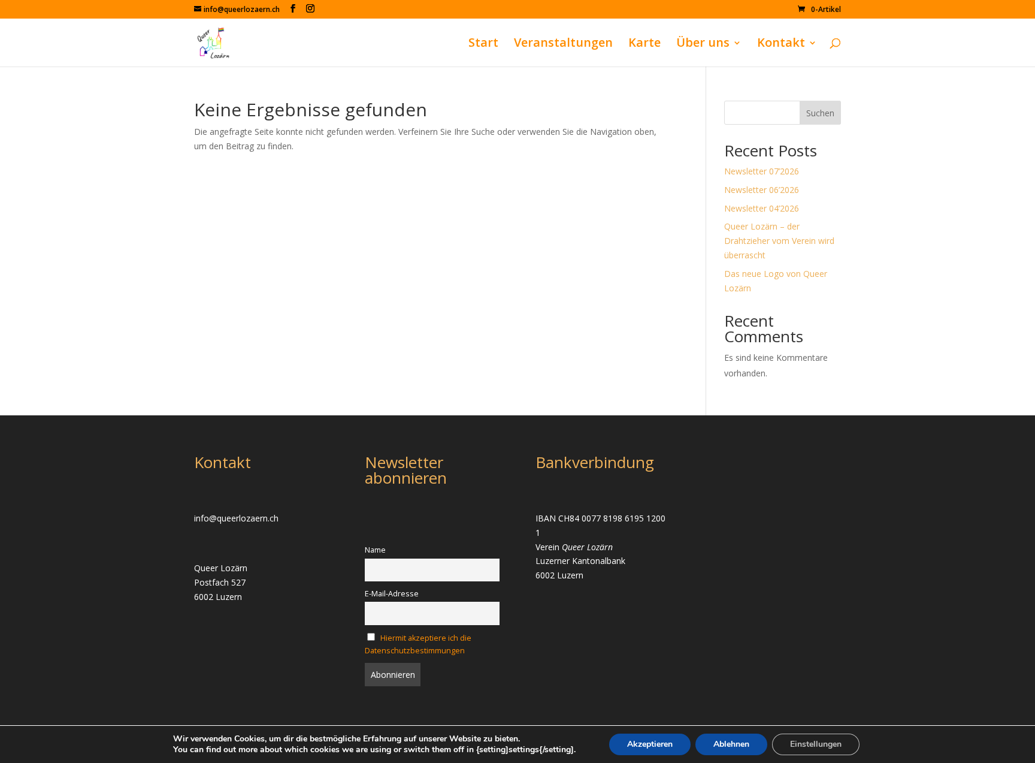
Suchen (820, 113)
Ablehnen (731, 744)
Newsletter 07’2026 (761, 171)
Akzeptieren (650, 744)
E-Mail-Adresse (392, 594)
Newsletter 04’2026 (761, 208)
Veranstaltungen (563, 44)
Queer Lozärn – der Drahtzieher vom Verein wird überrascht (779, 241)
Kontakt (781, 44)
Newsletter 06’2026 (761, 189)
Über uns (703, 44)
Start (483, 44)
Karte (644, 44)
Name (375, 550)
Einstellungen (816, 744)
